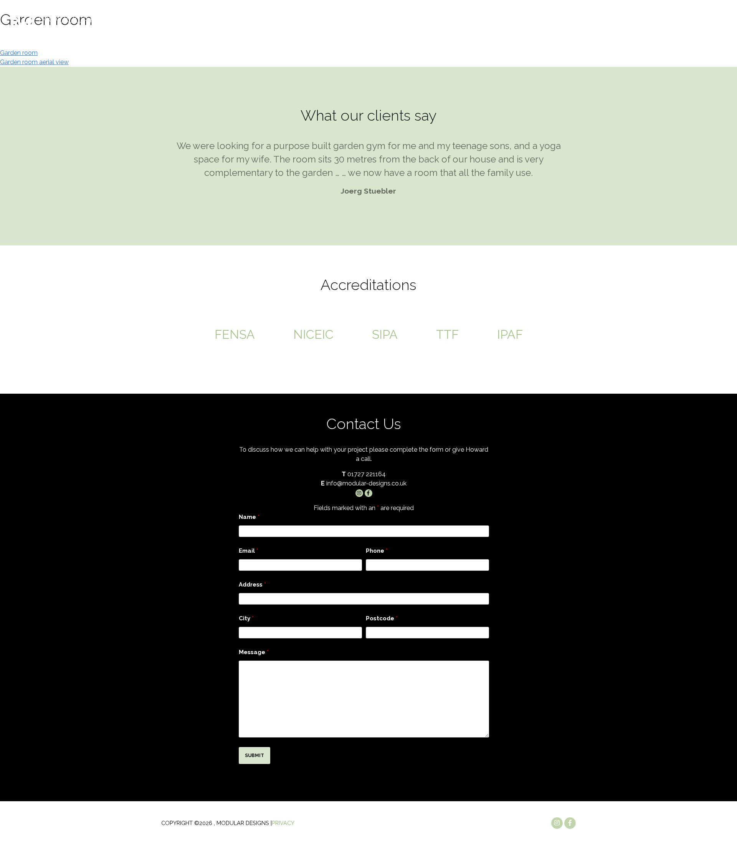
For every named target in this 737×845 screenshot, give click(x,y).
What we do (555, 41)
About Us (511, 41)
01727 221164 (690, 19)
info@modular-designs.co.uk (581, 19)
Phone (377, 550)
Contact (707, 41)
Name (249, 517)
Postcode (382, 618)
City (246, 618)
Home (478, 41)
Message (254, 652)
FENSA (235, 334)
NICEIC (313, 334)
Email (248, 550)
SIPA (385, 334)
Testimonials (662, 41)
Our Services (611, 41)
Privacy (283, 823)
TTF (447, 334)
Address (252, 584)
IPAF (510, 334)
